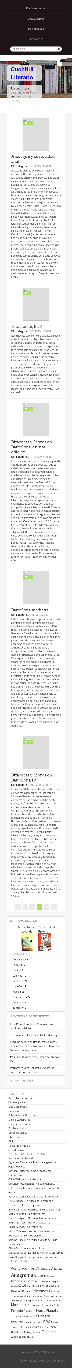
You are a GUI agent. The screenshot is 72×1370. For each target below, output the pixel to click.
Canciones (36, 39)
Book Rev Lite (29, 1360)
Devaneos (14, 1111)
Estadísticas (36, 18)
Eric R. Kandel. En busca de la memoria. (30, 1201)
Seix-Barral (45, 1327)
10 (29, 577)
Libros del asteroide (43, 1300)
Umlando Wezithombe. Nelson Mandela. (31, 1184)
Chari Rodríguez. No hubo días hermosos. (32, 1218)
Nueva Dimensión (44, 1305)
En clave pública (17, 1128)
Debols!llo (54, 1286)
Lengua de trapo (24, 1300)
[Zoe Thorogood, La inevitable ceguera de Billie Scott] (44, 950)
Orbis (56, 1305)
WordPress (58, 1360)
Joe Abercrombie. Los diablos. (25, 1235)
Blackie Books (42, 1281)
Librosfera (14, 1137)
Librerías (17, 986)
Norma (31, 1305)
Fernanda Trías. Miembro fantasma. (29, 1222)
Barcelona (50, 1276)
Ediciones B (41, 1291)
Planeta (52, 1310)
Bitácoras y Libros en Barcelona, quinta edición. (31, 447)
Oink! (11, 1141)
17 (29, 409)
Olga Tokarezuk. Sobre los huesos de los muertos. (32, 1070)
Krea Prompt (17, 1024)
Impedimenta (32, 1296)
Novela (17, 997)
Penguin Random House (28, 1310)
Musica (17, 992)
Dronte (26, 1291)
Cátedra (23, 1285)
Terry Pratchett (34, 1332)
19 (29, 123)
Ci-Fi (15, 970)
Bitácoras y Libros (23, 1281)
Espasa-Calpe (19, 1296)
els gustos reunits (19, 1124)
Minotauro (58, 1300)
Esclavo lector (36, 8)
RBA (46, 1322)
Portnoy (15, 1068)
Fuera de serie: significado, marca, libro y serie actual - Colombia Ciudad (33, 1044)
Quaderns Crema (33, 1322)
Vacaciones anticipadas (21, 1158)
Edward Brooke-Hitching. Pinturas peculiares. (34, 1209)
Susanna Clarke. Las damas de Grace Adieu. (33, 1196)
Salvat (35, 1327)
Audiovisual (19, 959)
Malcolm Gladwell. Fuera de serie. (34, 1048)
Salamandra (25, 1327)
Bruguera (56, 1281)
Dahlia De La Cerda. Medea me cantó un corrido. (36, 1253)
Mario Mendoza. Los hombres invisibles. (31, 1026)
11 (29, 742)
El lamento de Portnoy (21, 1115)
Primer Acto (27, 1316)
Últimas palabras (18, 1102)
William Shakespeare (22, 1336)
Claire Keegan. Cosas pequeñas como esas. (33, 1257)
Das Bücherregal (18, 1107)
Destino (16, 1291)
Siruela (22, 1332)
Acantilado (19, 1268)
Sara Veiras (16, 1035)
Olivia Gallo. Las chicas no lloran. (27, 1248)
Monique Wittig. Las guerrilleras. (27, 1214)
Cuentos (17, 975)
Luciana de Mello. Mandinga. (43, 1035)
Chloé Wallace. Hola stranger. (25, 1179)
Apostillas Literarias (20, 1098)
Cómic (16, 965)
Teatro (17, 1008)
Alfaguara (43, 1268)
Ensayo (17, 981)
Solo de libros (16, 1150)
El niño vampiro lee (19, 1120)
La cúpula (44, 1296)
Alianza (56, 1268)
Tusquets (49, 1331)
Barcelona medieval (30, 610)
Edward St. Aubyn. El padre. (24, 1205)
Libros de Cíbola (17, 1133)
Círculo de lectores (38, 1285)
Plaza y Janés (16, 1316)
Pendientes (36, 28)
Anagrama (22, 1275)
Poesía (17, 1002)
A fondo (32, 1268)
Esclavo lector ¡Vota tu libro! (36, 927)
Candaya (14, 1286)
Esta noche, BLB (26, 326)
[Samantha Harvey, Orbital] (27, 950)
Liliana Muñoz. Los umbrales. (25, 1227)
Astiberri (40, 1275)
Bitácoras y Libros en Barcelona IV (31, 778)
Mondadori (19, 1304)
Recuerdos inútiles (19, 1146)
